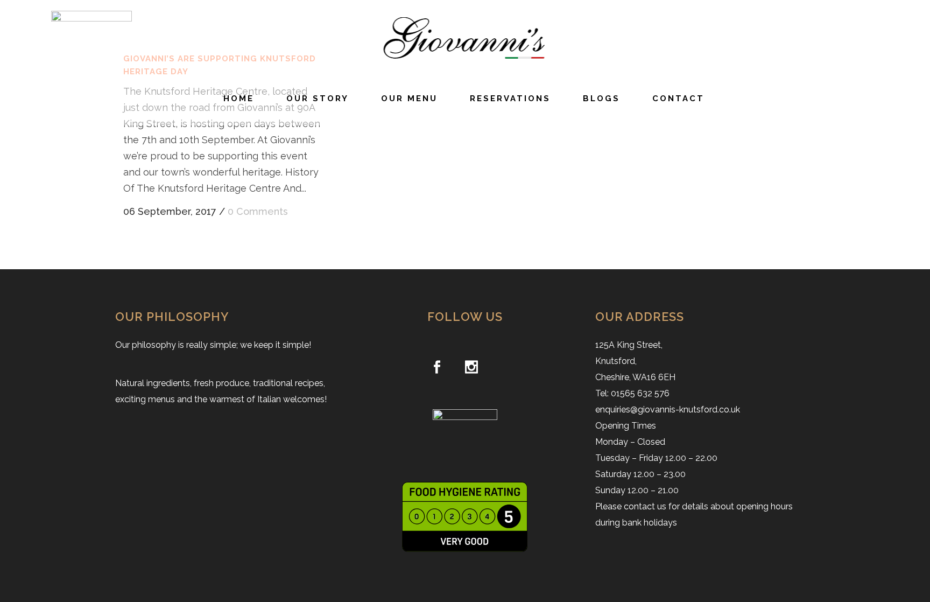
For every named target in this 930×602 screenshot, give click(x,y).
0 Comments (258, 211)
